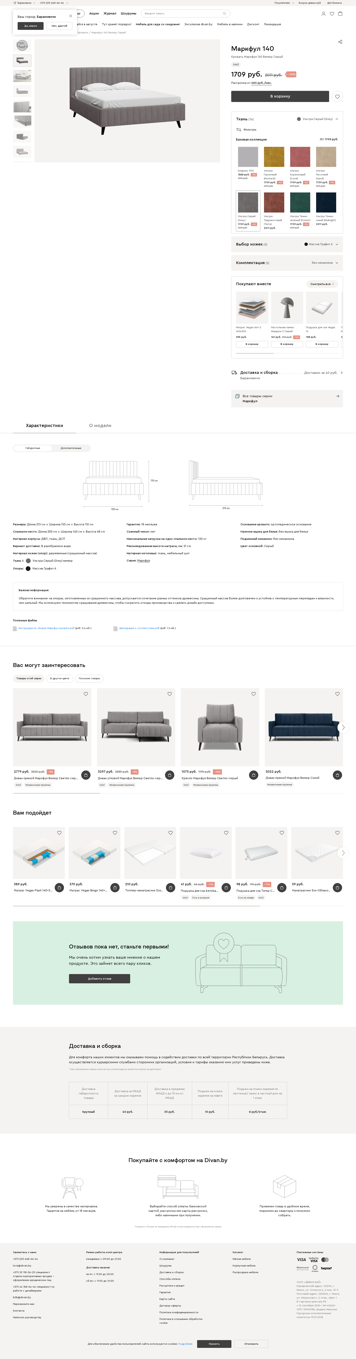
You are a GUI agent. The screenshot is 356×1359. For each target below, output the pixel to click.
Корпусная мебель (244, 1265)
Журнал (109, 13)
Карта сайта (167, 1299)
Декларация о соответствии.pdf (139, 628)
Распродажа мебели (245, 1272)
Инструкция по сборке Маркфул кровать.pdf (46, 628)
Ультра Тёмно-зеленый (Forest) (300, 218)
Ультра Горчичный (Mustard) (270, 174)
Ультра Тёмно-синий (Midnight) (326, 218)
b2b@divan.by (22, 1297)
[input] (185, 13)
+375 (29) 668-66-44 (25, 1259)
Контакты (18, 1310)
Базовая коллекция (251, 139)
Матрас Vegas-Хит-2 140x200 (248, 329)
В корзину (280, 96)
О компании (166, 1259)
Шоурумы (128, 13)
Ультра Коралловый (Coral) (297, 174)
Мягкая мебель (242, 1259)
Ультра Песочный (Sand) (322, 174)
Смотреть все (320, 284)
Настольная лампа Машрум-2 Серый (282, 329)
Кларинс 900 (246, 170)
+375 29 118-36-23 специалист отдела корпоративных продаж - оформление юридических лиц (33, 1276)
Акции (94, 13)
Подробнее (185, 1344)
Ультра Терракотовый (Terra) (273, 220)
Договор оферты (170, 1305)
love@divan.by (22, 1265)
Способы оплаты (169, 1279)
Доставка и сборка (171, 1272)
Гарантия (165, 1292)
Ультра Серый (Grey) (247, 218)
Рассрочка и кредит (171, 1285)
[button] (323, 13)
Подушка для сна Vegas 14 (320, 329)
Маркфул (143, 560)
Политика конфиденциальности (178, 1312)
